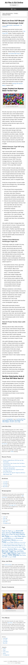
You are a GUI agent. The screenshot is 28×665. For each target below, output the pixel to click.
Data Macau (16, 532)
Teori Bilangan (19, 549)
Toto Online (23, 555)
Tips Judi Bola (19, 551)
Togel (4, 552)
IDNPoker (22, 534)
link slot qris (4, 443)
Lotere (4, 517)
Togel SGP (11, 420)
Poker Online (6, 520)
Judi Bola (7, 538)
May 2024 (5, 486)
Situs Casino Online (9, 545)
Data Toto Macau (15, 534)
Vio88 (14, 557)
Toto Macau (13, 554)
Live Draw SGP (19, 419)
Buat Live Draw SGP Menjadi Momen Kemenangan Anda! (13, 21)
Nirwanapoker (20, 538)
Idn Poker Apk (20, 536)
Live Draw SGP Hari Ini (14, 53)
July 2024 (5, 483)
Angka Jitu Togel (6, 531)
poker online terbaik (5, 543)
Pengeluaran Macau (9, 540)
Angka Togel (13, 531)
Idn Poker (5, 536)
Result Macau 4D (12, 543)
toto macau (10, 622)
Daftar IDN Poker (6, 533)
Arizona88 (19, 531)
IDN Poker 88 (12, 536)
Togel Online (21, 553)
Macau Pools (13, 538)
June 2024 (5, 485)
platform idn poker (19, 540)
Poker (4, 518)
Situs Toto (6, 547)
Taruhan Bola (12, 549)
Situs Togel (18, 545)
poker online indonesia (22, 542)
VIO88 (12, 451)
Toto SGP (12, 421)
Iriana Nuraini (16, 25)
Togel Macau (11, 552)
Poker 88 (8, 542)
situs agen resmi (12, 505)
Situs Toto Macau (11, 547)
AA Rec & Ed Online (14, 2)
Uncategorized (9, 419)
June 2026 (5, 482)
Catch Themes (17, 662)
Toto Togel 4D (9, 556)
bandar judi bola (8, 564)
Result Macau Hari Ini (19, 543)
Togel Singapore (17, 420)
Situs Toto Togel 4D (18, 547)
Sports (4, 521)
